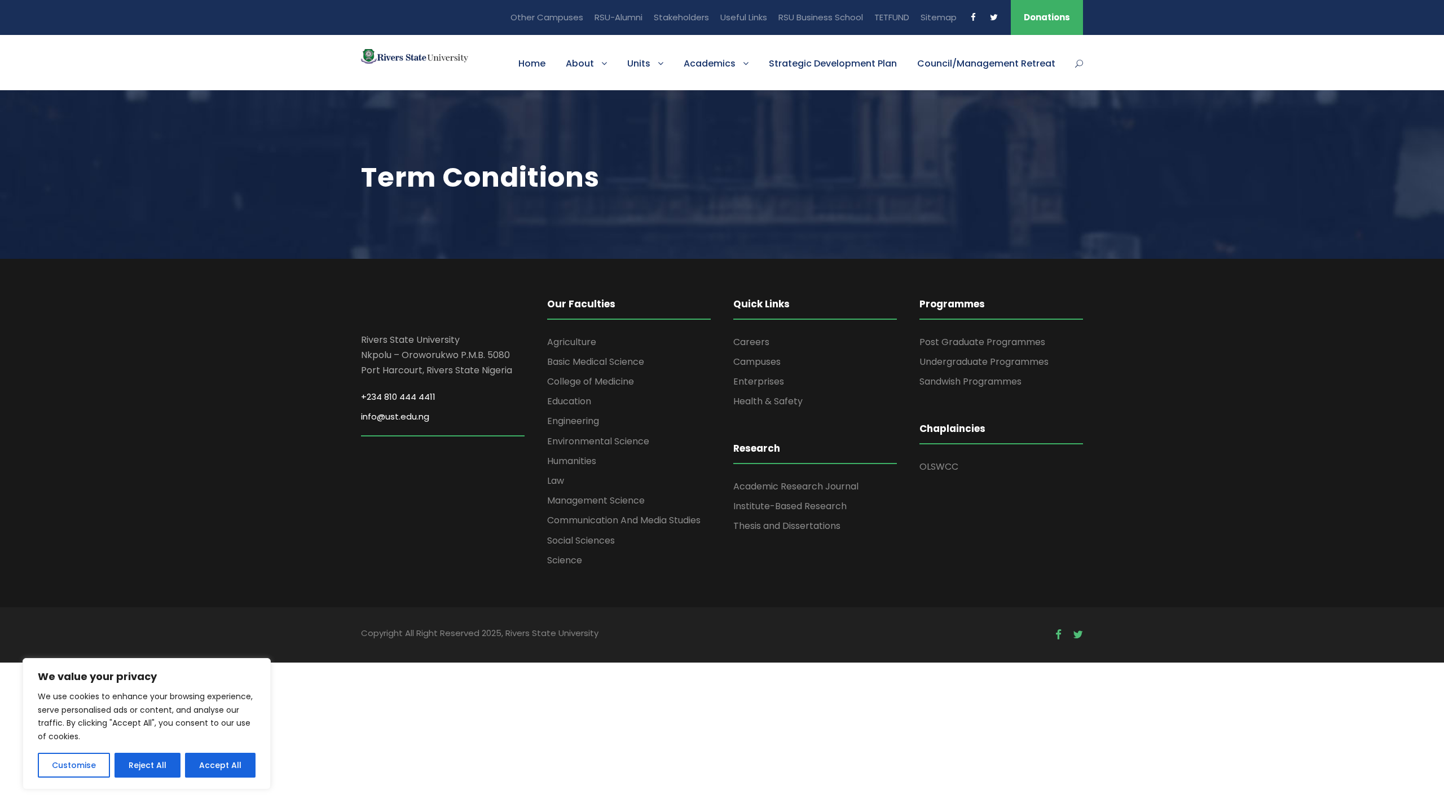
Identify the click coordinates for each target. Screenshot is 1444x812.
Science (564, 560)
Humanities (571, 460)
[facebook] (973, 17)
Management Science (596, 500)
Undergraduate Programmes (984, 361)
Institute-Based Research (790, 506)
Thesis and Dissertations (786, 525)
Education (569, 401)
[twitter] (994, 17)
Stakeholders (681, 17)
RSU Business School (820, 17)
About (580, 63)
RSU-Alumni (618, 17)
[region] (147, 723)
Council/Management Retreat (986, 63)
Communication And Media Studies (624, 520)
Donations (1047, 17)
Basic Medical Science (595, 361)
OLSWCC (938, 466)
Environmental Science (598, 441)
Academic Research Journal (796, 486)
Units (638, 63)
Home (531, 63)
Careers (751, 342)
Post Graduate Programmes (982, 342)
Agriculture (571, 342)
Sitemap (939, 17)
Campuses (757, 361)
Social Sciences (581, 540)
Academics (710, 63)
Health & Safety (768, 401)
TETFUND (891, 17)
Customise (74, 765)
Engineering (573, 420)
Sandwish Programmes (970, 381)
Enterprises (758, 381)
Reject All (147, 765)
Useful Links (743, 17)
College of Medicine (590, 381)
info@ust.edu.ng (395, 416)
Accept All (220, 765)
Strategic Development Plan (833, 63)
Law (555, 480)
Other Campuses (546, 17)
